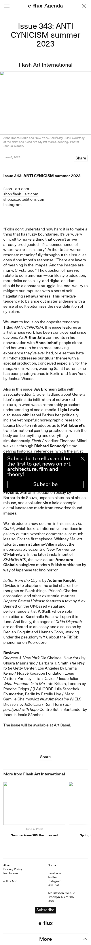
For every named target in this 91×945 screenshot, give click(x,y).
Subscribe (45, 484)
